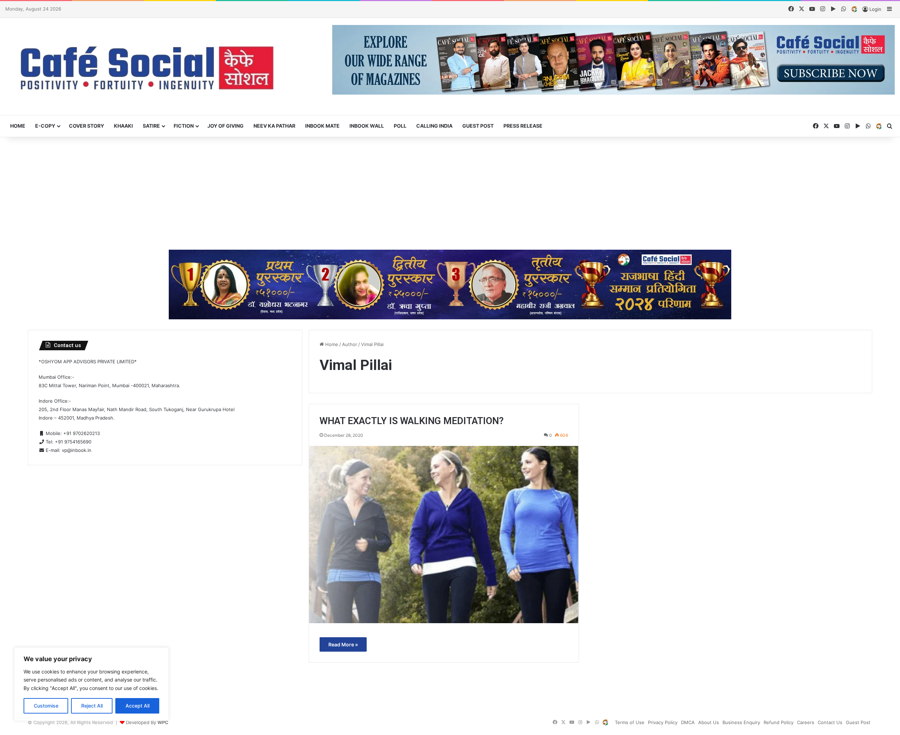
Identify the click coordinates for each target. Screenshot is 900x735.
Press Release (522, 126)
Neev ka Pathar (274, 126)
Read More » (343, 644)
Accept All (137, 706)
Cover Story (86, 126)
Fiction (184, 126)
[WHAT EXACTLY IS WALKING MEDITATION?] (444, 534)
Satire (151, 126)
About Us (708, 722)
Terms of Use (629, 722)
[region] (91, 684)
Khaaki (123, 126)
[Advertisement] (450, 193)
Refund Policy (778, 722)
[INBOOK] (854, 9)
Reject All (92, 706)
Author (349, 344)
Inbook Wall (366, 126)
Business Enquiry (741, 722)
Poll (400, 126)
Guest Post (478, 126)
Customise (46, 706)
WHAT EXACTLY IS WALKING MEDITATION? (412, 421)
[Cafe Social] (150, 66)
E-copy (45, 126)
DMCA (688, 722)
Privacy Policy (662, 722)
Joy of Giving (225, 126)
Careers (805, 722)
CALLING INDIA (434, 126)
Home (17, 126)
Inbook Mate (322, 126)
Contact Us (830, 722)
